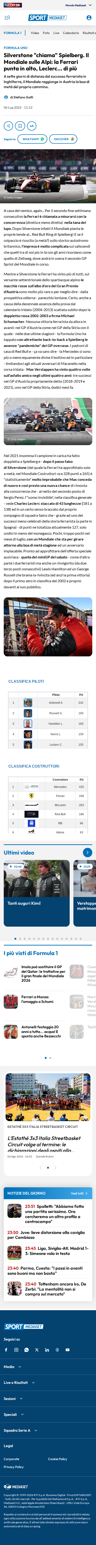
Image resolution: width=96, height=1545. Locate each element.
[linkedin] (47, 1350)
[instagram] (16, 1350)
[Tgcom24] (13, 5)
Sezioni (10, 1398)
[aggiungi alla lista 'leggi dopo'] (20, 126)
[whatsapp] (26, 1350)
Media (9, 1366)
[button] (48, 17)
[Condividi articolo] (8, 126)
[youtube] (67, 1350)
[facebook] (6, 1350)
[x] (36, 1350)
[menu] (7, 17)
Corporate (11, 1459)
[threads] (57, 1350)
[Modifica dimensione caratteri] (31, 126)
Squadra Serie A (17, 1430)
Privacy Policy (14, 1467)
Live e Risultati (16, 1382)
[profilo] (89, 17)
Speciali (10, 1414)
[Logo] (48, 17)
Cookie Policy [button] (57, 1459)
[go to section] (87, 852)
